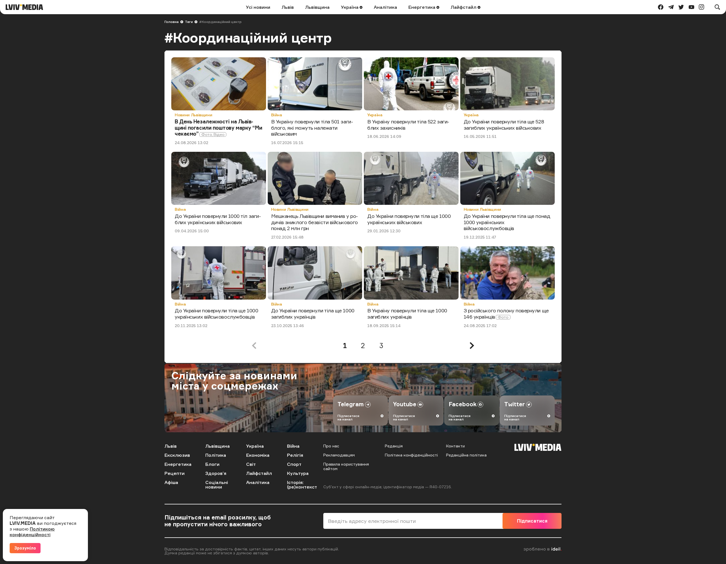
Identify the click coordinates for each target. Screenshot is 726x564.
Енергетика (422, 7)
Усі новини (258, 7)
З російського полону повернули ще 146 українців (506, 313)
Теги (189, 22)
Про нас (331, 445)
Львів (288, 7)
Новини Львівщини (193, 114)
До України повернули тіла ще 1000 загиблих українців (312, 313)
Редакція (394, 445)
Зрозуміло (25, 548)
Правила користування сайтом (346, 466)
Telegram (350, 404)
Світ (251, 464)
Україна (350, 7)
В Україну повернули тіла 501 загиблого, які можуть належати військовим (312, 127)
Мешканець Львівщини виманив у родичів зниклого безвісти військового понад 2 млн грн (314, 222)
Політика (215, 455)
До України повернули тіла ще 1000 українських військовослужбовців (216, 313)
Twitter (514, 404)
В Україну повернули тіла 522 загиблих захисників (408, 124)
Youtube (404, 404)
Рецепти (174, 473)
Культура (298, 473)
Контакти (455, 445)
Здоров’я (215, 473)
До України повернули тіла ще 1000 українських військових (409, 219)
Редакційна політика (466, 455)
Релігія (295, 455)
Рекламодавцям (339, 455)
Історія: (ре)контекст (302, 484)
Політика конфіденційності (411, 455)
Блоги (212, 464)
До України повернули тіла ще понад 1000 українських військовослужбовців (507, 222)
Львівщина (317, 7)
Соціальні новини (216, 484)
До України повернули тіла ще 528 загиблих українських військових (504, 124)
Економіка (257, 455)
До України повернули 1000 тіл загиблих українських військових (218, 219)
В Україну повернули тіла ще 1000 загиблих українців (407, 313)
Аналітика (385, 7)
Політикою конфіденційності (32, 531)
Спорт (294, 464)
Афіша (171, 482)
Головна (171, 22)
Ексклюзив (177, 455)
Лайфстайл (464, 7)
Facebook (462, 404)
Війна (276, 114)
